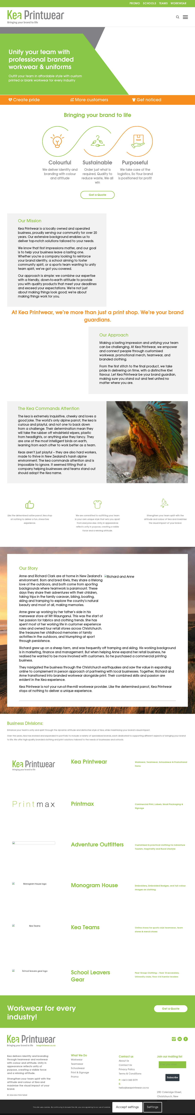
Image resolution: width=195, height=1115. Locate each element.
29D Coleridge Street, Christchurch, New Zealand (169, 1096)
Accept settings (127, 1107)
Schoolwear (78, 1068)
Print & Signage (80, 1072)
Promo (135, 3)
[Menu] (184, 17)
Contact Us (125, 1065)
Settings (152, 1107)
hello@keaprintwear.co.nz (134, 1088)
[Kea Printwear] (35, 17)
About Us (124, 1061)
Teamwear (77, 1064)
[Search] (177, 17)
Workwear (178, 3)
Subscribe (172, 1077)
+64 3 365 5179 (129, 1080)
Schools (149, 3)
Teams (163, 3)
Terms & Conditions (130, 1073)
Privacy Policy (127, 1069)
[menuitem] (134, 3)
